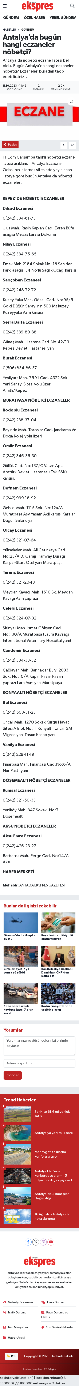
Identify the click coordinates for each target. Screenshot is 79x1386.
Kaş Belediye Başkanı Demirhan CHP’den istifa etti (56, 973)
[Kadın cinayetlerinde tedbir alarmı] (58, 993)
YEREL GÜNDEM (63, 18)
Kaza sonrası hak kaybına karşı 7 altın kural (18, 1010)
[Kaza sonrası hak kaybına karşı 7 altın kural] (21, 993)
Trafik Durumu (17, 1312)
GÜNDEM (11, 18)
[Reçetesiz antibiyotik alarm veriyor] (58, 922)
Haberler (9, 29)
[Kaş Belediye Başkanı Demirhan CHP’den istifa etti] (58, 956)
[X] (35, 1242)
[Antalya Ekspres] (37, 6)
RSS (13, 1356)
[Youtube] (50, 1242)
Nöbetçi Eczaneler (20, 1302)
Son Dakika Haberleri (60, 1327)
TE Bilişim (50, 1369)
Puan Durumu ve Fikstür (54, 1315)
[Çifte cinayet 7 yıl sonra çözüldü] (21, 956)
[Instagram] (43, 1242)
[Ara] (72, 6)
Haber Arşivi (16, 1337)
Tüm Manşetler (18, 1327)
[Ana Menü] (5, 6)
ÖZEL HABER (34, 18)
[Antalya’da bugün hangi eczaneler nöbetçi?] (39, 117)
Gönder (13, 1075)
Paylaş (12, 144)
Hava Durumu (56, 1302)
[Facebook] (28, 1242)
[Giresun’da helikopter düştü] (21, 922)
